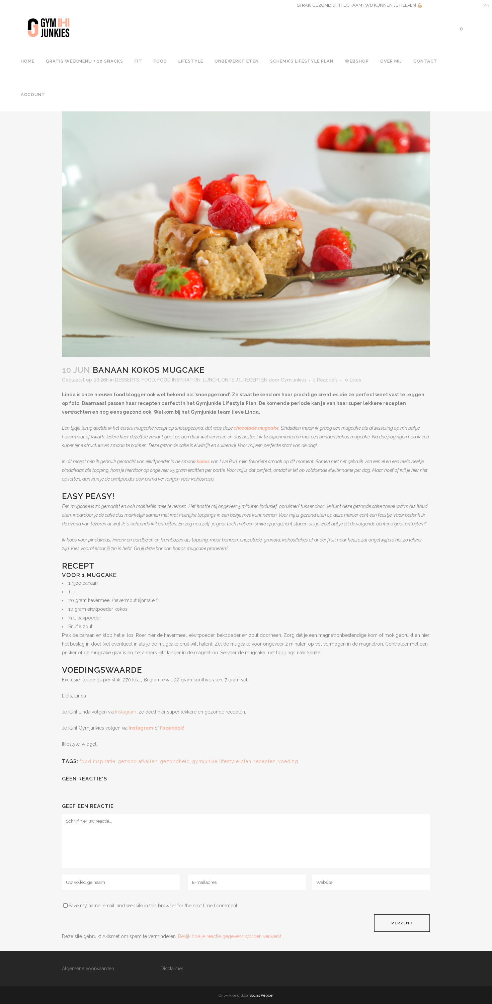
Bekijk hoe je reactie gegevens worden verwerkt (229, 936)
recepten (265, 761)
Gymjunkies (294, 380)
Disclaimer (172, 968)
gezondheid (175, 761)
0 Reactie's (325, 380)
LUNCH (211, 380)
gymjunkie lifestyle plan (221, 761)
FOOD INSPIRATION (178, 380)
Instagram (141, 728)
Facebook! (172, 728)
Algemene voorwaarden (88, 968)
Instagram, (126, 712)
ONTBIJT (231, 380)
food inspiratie (97, 761)
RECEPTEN (255, 380)
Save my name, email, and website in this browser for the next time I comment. (153, 905)
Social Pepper (261, 995)
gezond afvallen (138, 761)
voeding (288, 761)
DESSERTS (127, 380)
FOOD (148, 380)
